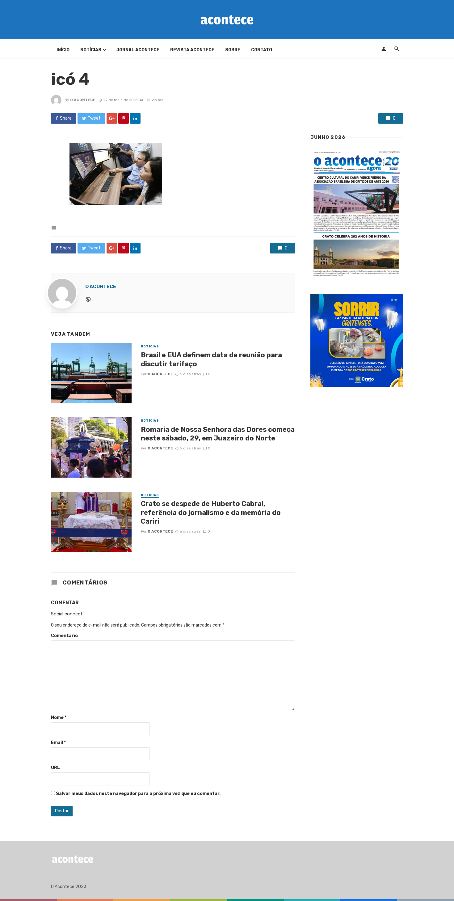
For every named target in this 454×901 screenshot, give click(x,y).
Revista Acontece (192, 50)
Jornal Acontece (137, 50)
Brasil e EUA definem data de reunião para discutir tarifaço (211, 359)
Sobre (232, 50)
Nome (58, 717)
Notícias (90, 50)
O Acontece (82, 100)
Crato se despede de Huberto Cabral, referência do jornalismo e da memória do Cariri (211, 512)
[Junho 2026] (356, 214)
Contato (261, 50)
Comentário (64, 635)
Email (58, 742)
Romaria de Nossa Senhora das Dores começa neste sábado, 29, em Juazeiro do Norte (218, 434)
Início (63, 50)
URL (55, 767)
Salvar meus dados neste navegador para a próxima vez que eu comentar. (138, 793)
